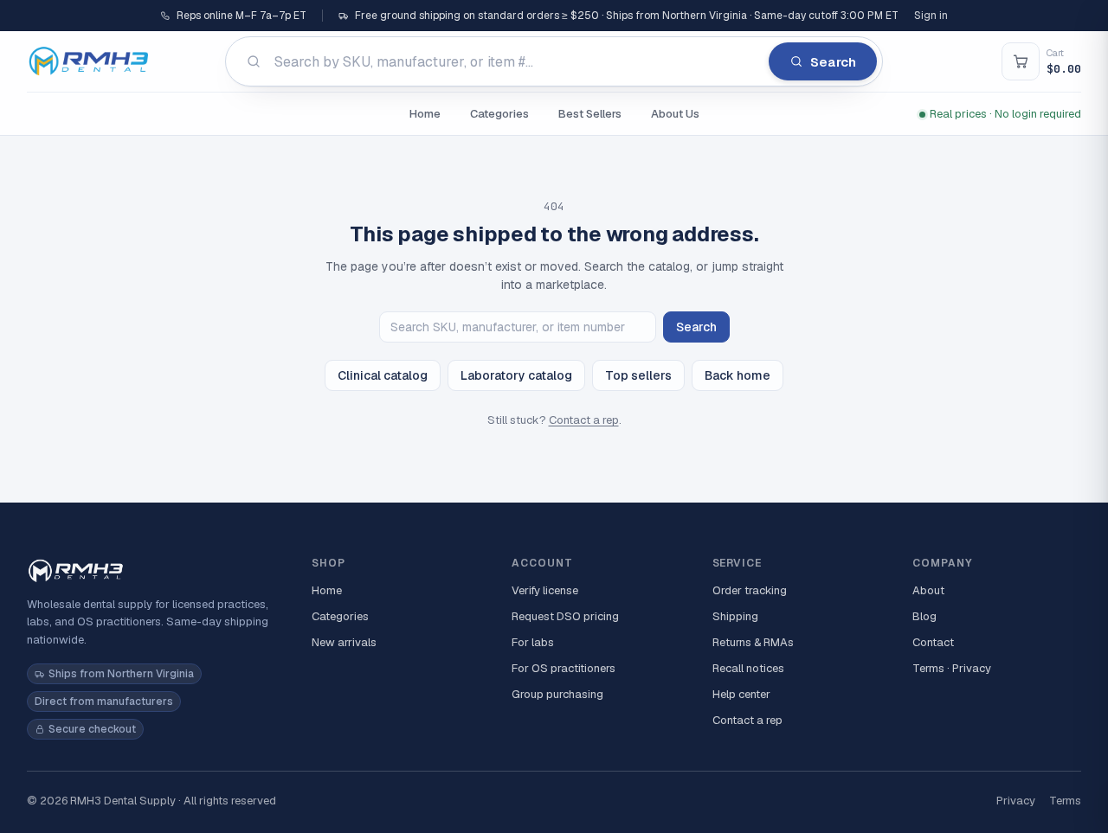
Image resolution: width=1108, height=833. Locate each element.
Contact (933, 642)
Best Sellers (590, 113)
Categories (499, 113)
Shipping (735, 616)
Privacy (1015, 800)
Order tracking (749, 590)
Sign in (931, 15)
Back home (737, 375)
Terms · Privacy (951, 668)
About (928, 590)
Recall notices (748, 668)
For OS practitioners (563, 668)
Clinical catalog (383, 375)
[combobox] (554, 61)
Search (696, 327)
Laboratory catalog (516, 375)
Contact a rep (584, 420)
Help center (741, 694)
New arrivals (344, 642)
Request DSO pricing (565, 616)
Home (425, 113)
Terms (1065, 800)
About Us (675, 113)
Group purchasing (557, 694)
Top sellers (638, 375)
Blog (924, 616)
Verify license (545, 590)
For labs (533, 642)
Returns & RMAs (753, 642)
